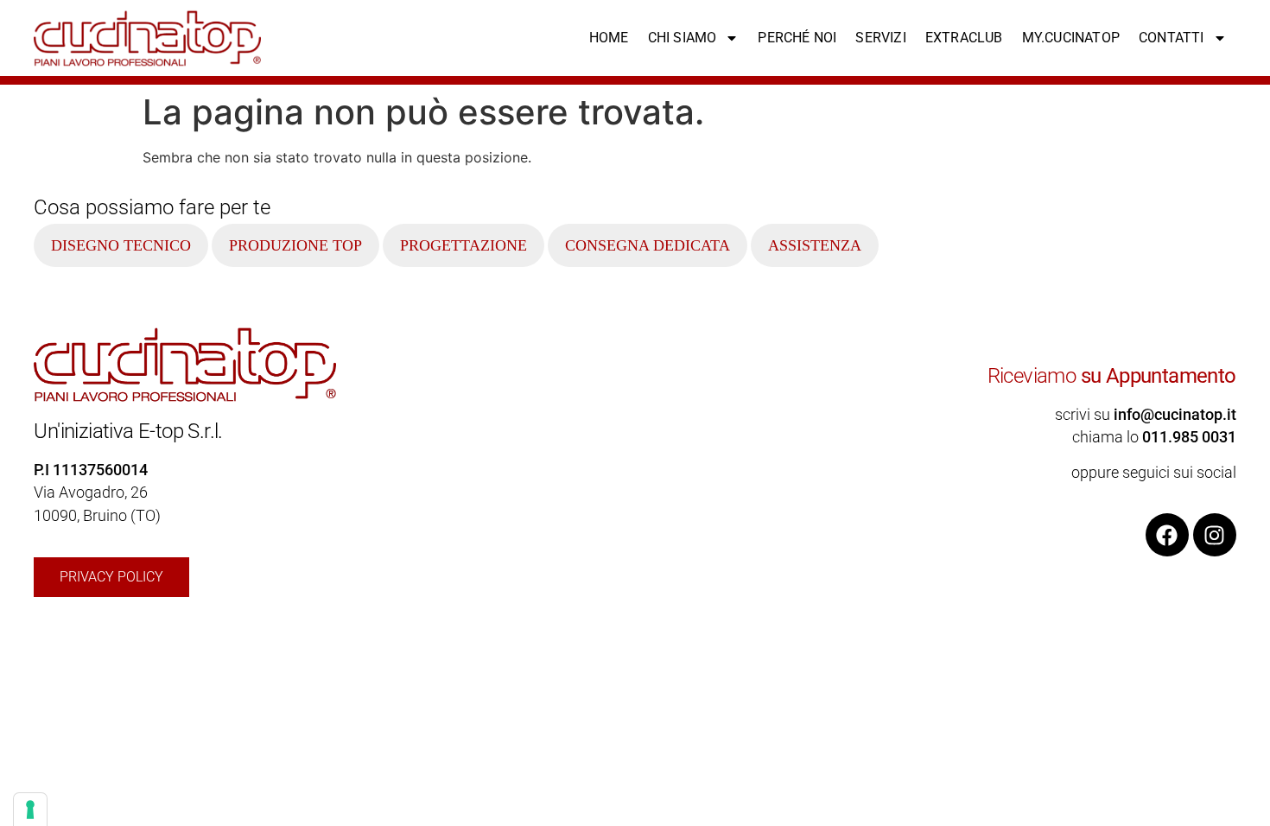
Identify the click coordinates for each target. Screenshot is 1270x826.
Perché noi (797, 37)
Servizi (880, 37)
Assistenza (814, 245)
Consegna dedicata (647, 245)
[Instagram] (1214, 534)
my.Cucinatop (1071, 37)
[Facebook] (1167, 534)
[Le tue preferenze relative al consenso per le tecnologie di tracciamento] (30, 809)
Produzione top (295, 245)
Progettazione (463, 245)
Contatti (1171, 37)
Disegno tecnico (121, 245)
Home (609, 37)
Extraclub (964, 37)
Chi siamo (682, 37)
